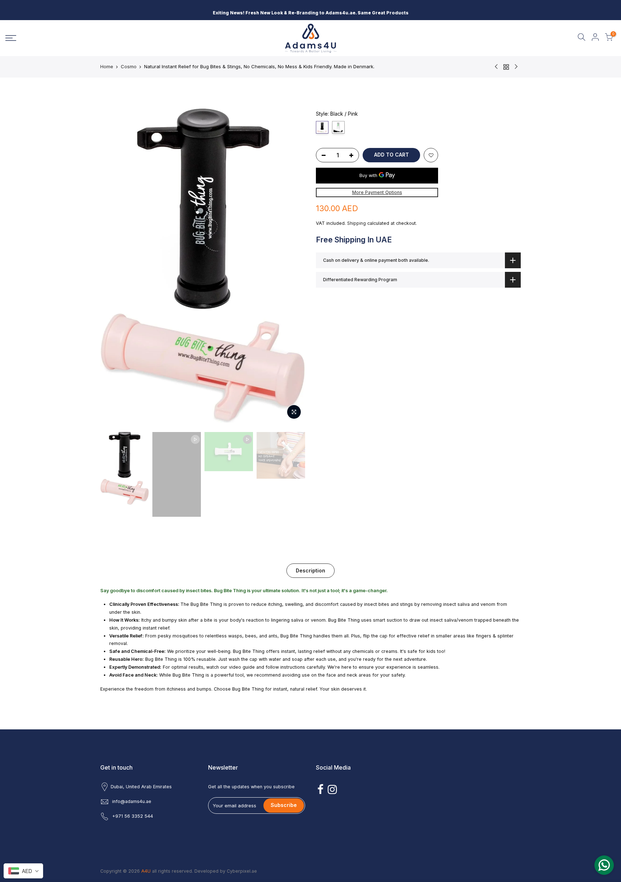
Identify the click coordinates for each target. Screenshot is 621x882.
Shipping (356, 223)
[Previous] (113, 265)
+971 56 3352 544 (132, 816)
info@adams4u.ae (131, 801)
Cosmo (129, 66)
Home (106, 66)
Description (310, 570)
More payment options (377, 192)
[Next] (293, 265)
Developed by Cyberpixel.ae (225, 871)
